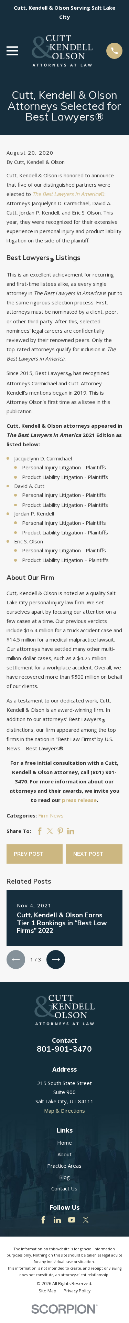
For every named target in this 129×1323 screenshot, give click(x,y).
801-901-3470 (64, 1049)
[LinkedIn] (57, 1219)
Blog (64, 1177)
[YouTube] (71, 1219)
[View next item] (55, 959)
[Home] (62, 51)
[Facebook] (43, 1219)
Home (64, 1142)
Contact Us (64, 1188)
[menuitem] (47, 1291)
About (64, 1154)
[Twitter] (85, 1219)
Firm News (51, 815)
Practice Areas (64, 1165)
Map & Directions (64, 1110)
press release (79, 799)
